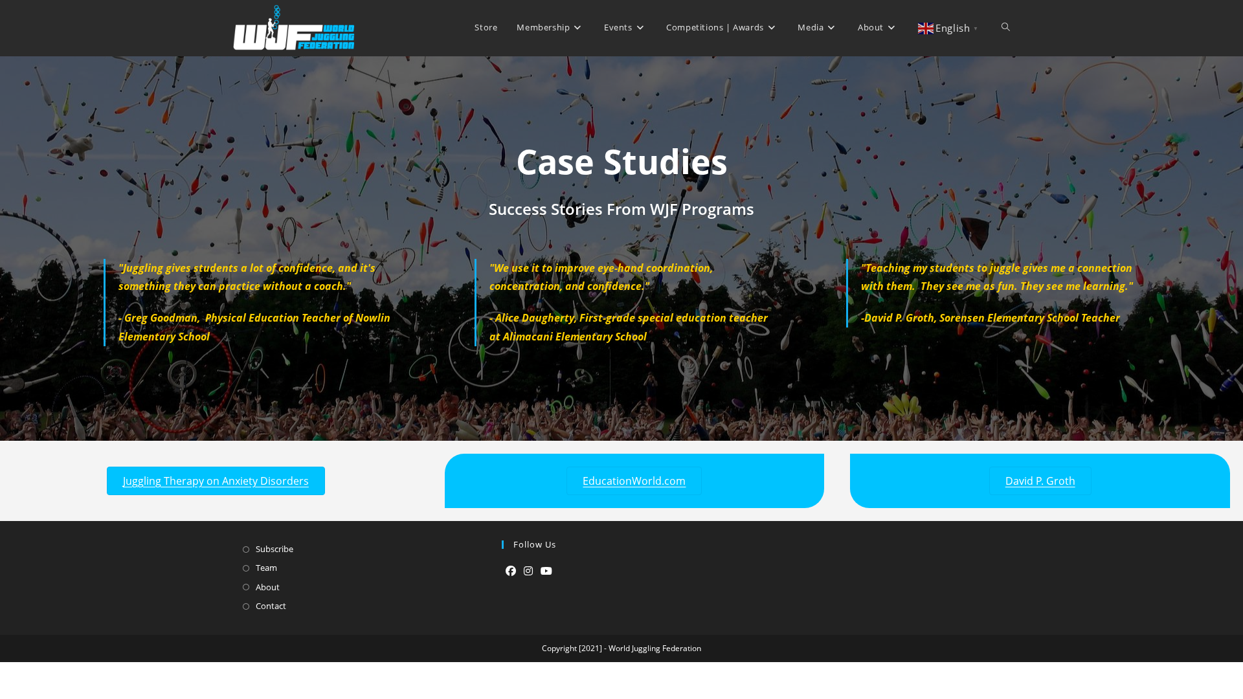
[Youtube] (546, 571)
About (268, 587)
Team (266, 567)
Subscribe (274, 549)
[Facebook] (511, 571)
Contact (271, 606)
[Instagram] (528, 571)
